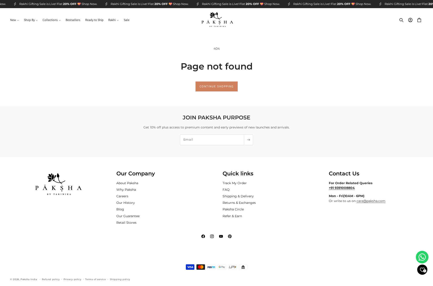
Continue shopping (217, 86)
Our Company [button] (135, 174)
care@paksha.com (371, 201)
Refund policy (51, 279)
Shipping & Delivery (238, 196)
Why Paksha (126, 190)
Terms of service (95, 279)
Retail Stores (126, 223)
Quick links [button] (238, 174)
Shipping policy (120, 279)
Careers (122, 196)
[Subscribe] (248, 140)
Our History (125, 203)
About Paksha (127, 183)
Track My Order (235, 183)
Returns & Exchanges (239, 203)
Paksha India (29, 279)
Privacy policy (72, 279)
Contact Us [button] (344, 174)
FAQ (226, 190)
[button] (14, 20)
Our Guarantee (128, 216)
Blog (120, 209)
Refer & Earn (232, 216)
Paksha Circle (233, 209)
